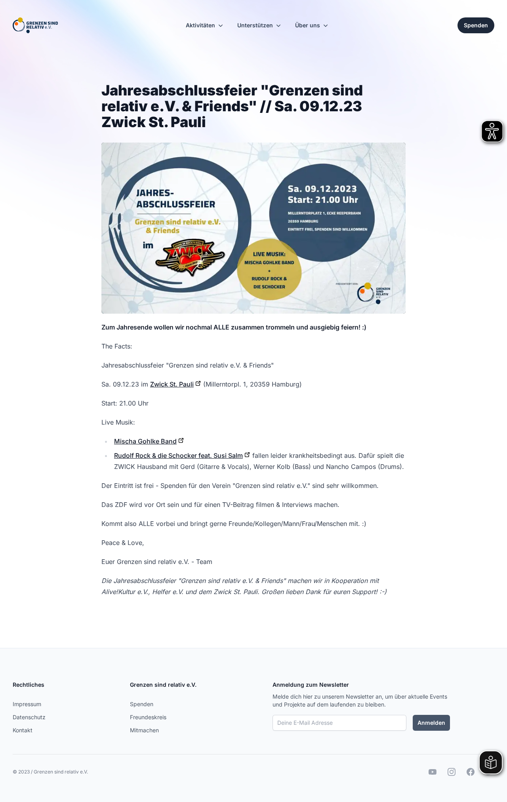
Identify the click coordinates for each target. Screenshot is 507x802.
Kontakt (22, 730)
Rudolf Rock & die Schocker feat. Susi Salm (178, 455)
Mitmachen (144, 730)
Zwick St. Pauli (172, 384)
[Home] (35, 25)
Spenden (141, 704)
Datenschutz (29, 717)
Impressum (27, 704)
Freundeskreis (148, 717)
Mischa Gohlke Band (145, 441)
